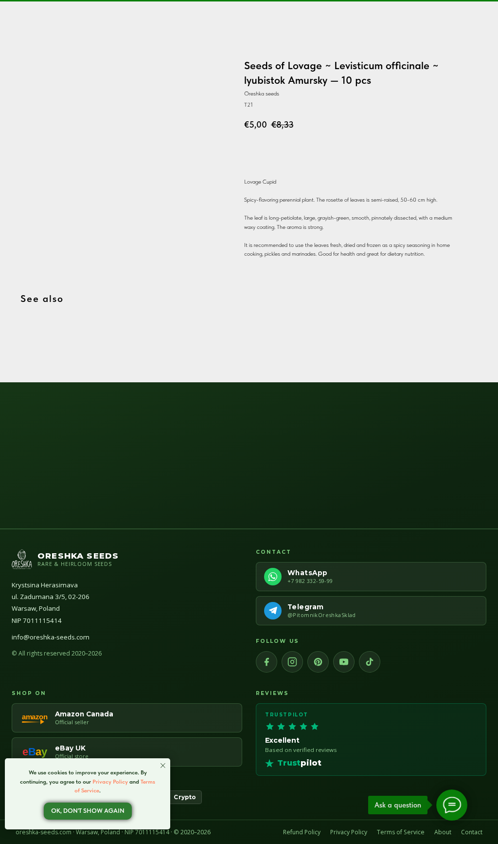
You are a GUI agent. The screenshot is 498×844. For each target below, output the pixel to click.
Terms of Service (401, 832)
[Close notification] (163, 765)
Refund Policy (301, 832)
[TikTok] (369, 662)
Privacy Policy (348, 832)
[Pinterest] (318, 662)
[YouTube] (344, 662)
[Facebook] (266, 662)
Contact (471, 832)
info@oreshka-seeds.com (50, 637)
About (442, 832)
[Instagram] (292, 662)
